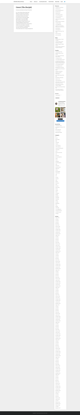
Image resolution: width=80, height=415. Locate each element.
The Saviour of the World (59, 7)
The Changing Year (58, 24)
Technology (57, 207)
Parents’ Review (51, 1)
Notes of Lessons (58, 33)
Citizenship (57, 142)
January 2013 (57, 399)
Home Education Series (43, 1)
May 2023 (57, 274)
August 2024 (57, 252)
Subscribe (57, 93)
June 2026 (57, 220)
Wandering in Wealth (58, 132)
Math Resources (57, 8)
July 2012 (56, 400)
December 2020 (57, 316)
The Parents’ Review (58, 210)
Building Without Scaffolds (59, 67)
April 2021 (57, 310)
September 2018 (58, 355)
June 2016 (57, 394)
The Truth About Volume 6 (59, 64)
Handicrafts (57, 165)
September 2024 (58, 251)
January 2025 (57, 245)
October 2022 (57, 284)
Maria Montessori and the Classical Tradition (59, 85)
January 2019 (57, 349)
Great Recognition (58, 162)
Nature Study (57, 187)
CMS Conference (58, 146)
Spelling (56, 206)
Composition (57, 149)
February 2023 (57, 278)
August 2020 (57, 322)
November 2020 (57, 317)
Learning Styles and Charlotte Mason (60, 69)
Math (56, 180)
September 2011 (58, 403)
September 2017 (58, 373)
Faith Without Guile (58, 125)
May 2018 (57, 361)
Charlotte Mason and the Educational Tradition (59, 42)
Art (55, 136)
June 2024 (57, 255)
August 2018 (57, 357)
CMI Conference (58, 145)
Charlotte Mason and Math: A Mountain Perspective (60, 47)
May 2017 (57, 378)
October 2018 (57, 354)
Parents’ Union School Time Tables (59, 32)
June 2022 (57, 290)
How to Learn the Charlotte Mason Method (59, 56)
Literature (57, 178)
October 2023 (57, 267)
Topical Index (57, 1)
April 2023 (57, 275)
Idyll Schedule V (57, 28)
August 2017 (57, 374)
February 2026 (57, 226)
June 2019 (57, 342)
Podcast (56, 190)
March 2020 (57, 329)
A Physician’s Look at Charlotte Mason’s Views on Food (60, 82)
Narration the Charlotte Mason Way (60, 87)
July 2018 (56, 358)
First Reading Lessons (58, 65)
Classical (56, 143)
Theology (56, 213)
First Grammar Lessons (58, 14)
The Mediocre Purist (58, 58)
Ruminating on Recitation (59, 77)
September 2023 (58, 268)
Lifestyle (56, 177)
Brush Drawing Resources (59, 10)
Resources (35, 1)
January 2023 (57, 280)
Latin (56, 174)
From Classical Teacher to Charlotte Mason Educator (59, 90)
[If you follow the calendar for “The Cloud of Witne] (63, 109)
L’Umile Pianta (57, 172)
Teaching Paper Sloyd (58, 51)
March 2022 (57, 294)
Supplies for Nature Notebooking (58, 73)
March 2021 (57, 312)
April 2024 (57, 258)
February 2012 (57, 402)
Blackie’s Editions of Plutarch (59, 21)
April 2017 (57, 380)
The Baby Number (58, 22)
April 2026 (57, 223)
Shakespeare (57, 203)
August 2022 (57, 287)
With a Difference (58, 129)
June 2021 (57, 307)
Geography (57, 161)
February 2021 (57, 313)
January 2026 (57, 227)
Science (56, 200)
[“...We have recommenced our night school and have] (57, 115)
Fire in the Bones (58, 130)
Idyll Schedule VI (57, 29)
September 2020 (58, 320)
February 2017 (57, 383)
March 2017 (57, 381)
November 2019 (57, 335)
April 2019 (57, 345)
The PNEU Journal (58, 212)
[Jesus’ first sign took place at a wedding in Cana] (63, 115)
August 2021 (57, 304)
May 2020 (57, 326)
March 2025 (57, 242)
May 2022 (57, 291)
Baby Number (57, 139)
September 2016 (58, 390)
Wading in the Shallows (58, 71)
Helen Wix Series (58, 167)
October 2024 (57, 249)
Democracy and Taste (58, 152)
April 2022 (57, 293)
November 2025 (57, 230)
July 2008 (56, 406)
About (31, 1)
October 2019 (57, 336)
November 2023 (57, 265)
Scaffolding (57, 197)
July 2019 (56, 341)
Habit (56, 164)
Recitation (57, 196)
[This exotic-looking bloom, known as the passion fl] (57, 109)
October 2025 (57, 232)
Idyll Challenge (57, 171)
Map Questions (57, 13)
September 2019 (58, 338)
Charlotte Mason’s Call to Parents (59, 54)
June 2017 (57, 377)
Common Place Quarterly (59, 148)
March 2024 (57, 259)
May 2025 (57, 239)
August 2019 (57, 339)
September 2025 (58, 233)
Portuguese (57, 193)
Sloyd (56, 204)
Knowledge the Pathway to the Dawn (60, 127)
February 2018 (57, 365)
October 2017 (57, 371)
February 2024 (57, 261)
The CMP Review (58, 17)
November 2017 (57, 370)
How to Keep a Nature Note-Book (59, 76)
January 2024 (57, 262)
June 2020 (57, 325)
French (56, 159)
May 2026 (57, 222)
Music (56, 184)
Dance (56, 151)
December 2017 (57, 368)
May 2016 (57, 396)
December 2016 (57, 386)
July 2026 (56, 219)
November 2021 (57, 300)
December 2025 (57, 229)
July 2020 (56, 323)
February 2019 (57, 348)
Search (62, 1)
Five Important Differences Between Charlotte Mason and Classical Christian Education (60, 62)
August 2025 (57, 235)
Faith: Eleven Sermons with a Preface (59, 19)
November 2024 (57, 248)
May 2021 (57, 309)
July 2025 (56, 236)
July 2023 (56, 271)
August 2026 (57, 217)
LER (56, 175)
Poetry (56, 191)
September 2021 (58, 303)
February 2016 (57, 397)
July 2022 (56, 288)
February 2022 (57, 296)
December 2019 (57, 333)
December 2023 (57, 264)
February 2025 (57, 243)
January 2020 (57, 332)
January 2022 (57, 297)
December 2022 (57, 281)
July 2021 (56, 306)
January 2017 (57, 384)
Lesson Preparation (58, 80)
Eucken (56, 158)
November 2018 (57, 352)
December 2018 (57, 351)
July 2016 (56, 393)
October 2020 (57, 319)
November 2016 (57, 387)
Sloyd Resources (58, 11)
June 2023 (57, 272)
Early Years (57, 155)
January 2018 (57, 367)
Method (56, 181)
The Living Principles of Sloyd (60, 59)
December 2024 (57, 246)
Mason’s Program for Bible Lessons (59, 45)
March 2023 (57, 277)
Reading (56, 194)
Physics (56, 188)
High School (57, 168)
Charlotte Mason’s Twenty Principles (59, 40)
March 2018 (57, 364)
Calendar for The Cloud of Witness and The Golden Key (59, 26)
